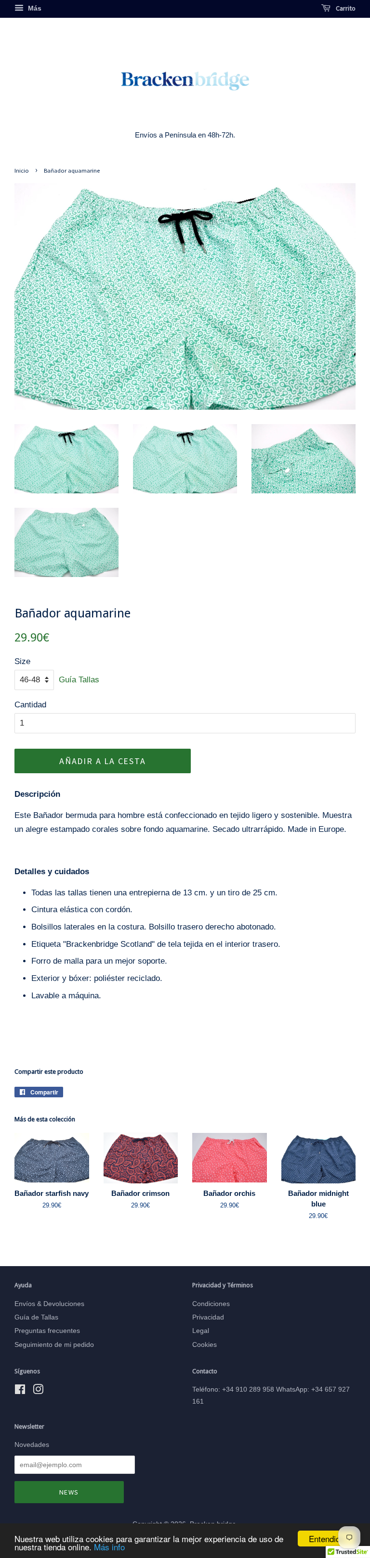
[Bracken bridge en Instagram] (38, 1391)
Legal (200, 1330)
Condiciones (211, 1303)
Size (22, 661)
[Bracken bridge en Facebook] (20, 1391)
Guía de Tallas (36, 1317)
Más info (109, 1547)
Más (33, 8)
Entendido (326, 1539)
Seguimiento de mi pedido (54, 1344)
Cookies (204, 1344)
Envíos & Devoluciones (49, 1303)
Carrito (345, 8)
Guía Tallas (79, 679)
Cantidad (30, 704)
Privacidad (208, 1317)
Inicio (21, 170)
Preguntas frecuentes (47, 1330)
